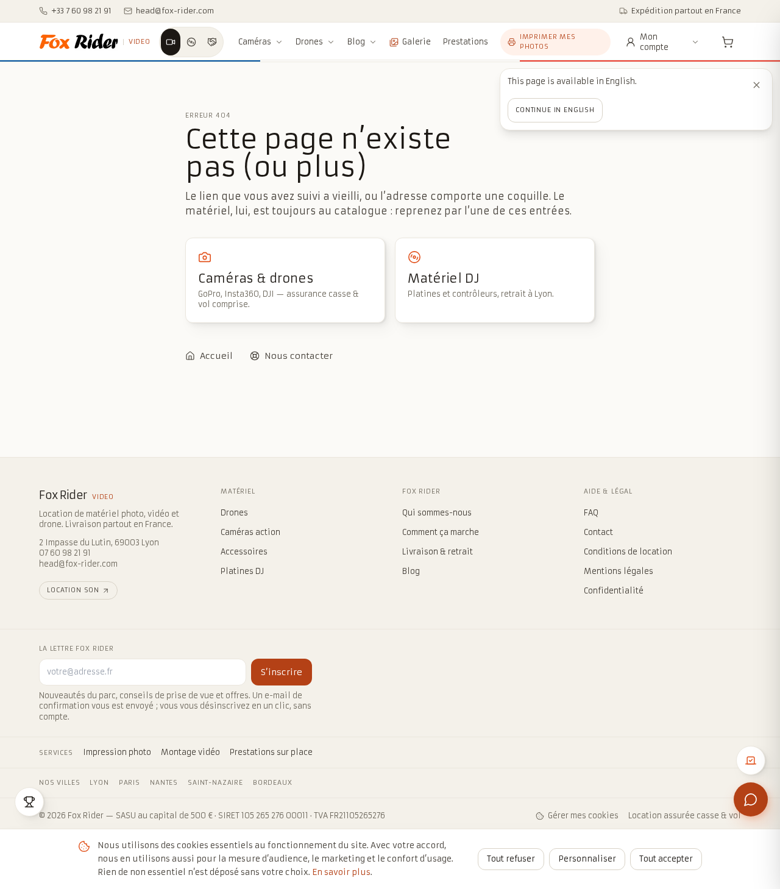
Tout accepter (666, 859)
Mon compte (654, 42)
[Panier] (727, 42)
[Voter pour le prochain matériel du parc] (750, 760)
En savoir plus (341, 872)
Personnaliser (587, 859)
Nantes (164, 783)
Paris (129, 783)
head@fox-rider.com (78, 563)
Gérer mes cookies (583, 815)
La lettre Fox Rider (76, 649)
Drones (309, 41)
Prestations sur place (271, 752)
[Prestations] (212, 42)
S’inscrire (281, 672)
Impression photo (117, 752)
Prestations (465, 41)
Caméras (254, 41)
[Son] (191, 42)
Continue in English (555, 110)
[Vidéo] (170, 42)
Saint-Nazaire (215, 783)
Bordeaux (272, 783)
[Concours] (29, 801)
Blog (356, 41)
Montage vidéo (190, 752)
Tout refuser (511, 859)
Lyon (99, 783)
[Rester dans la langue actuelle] (756, 85)
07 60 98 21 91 (65, 553)
